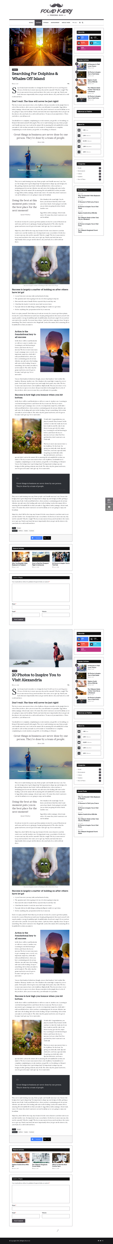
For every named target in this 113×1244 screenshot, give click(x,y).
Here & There (66, 22)
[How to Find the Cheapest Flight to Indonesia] (41, 557)
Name (14, 604)
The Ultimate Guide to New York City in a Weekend (94, 89)
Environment (55, 22)
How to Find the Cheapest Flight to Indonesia (40, 564)
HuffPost (21, 530)
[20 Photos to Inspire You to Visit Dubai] (81, 74)
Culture (38, 22)
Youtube (26, 530)
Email (14, 611)
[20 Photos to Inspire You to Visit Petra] (81, 98)
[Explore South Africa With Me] (81, 82)
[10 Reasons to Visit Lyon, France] (81, 66)
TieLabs (19, 528)
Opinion (45, 22)
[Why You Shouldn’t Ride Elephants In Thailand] (20, 557)
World (31, 22)
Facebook (31, 530)
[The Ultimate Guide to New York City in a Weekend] (81, 90)
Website (44, 611)
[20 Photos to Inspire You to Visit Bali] (61, 557)
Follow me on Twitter (85, 112)
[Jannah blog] (56, 10)
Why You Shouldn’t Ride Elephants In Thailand (20, 564)
